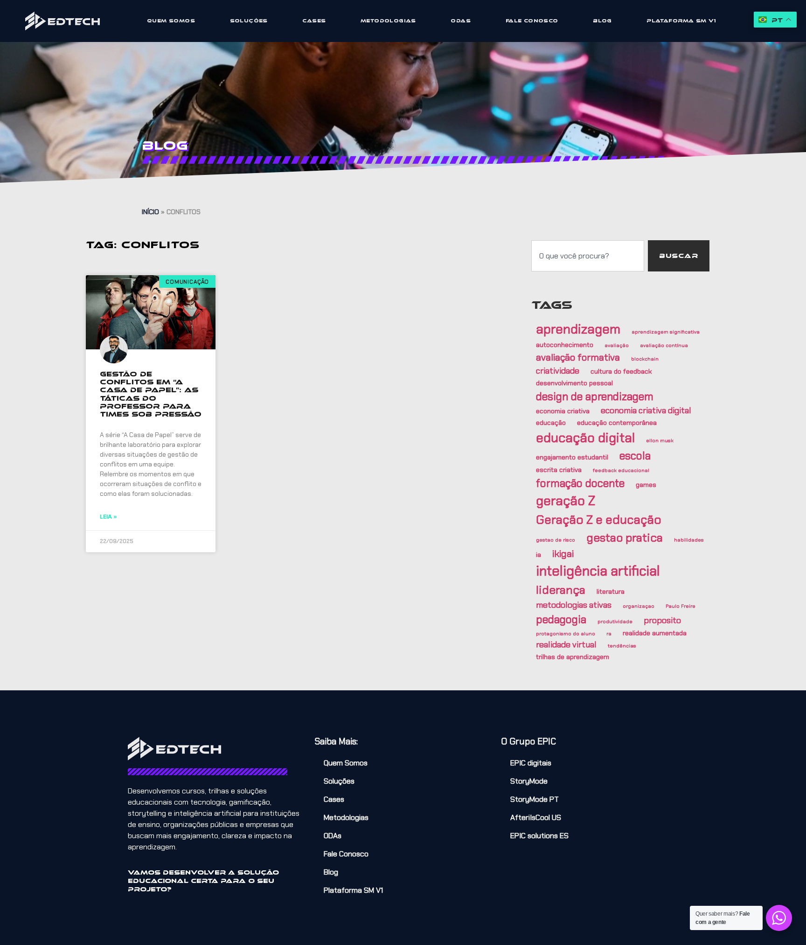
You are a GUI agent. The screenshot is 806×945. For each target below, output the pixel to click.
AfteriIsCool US (535, 817)
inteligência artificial (598, 571)
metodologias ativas (573, 605)
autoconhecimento (564, 344)
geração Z (565, 500)
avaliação (616, 345)
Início (150, 212)
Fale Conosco (532, 20)
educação (551, 422)
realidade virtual (566, 644)
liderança (560, 590)
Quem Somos (171, 20)
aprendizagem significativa (666, 331)
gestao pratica (624, 537)
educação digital (585, 437)
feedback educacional (621, 470)
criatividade (557, 370)
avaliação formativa (578, 357)
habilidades (689, 539)
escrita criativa (559, 469)
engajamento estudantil (572, 457)
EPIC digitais (530, 763)
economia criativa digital (646, 410)
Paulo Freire (680, 606)
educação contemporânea (617, 422)
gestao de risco (555, 539)
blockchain (645, 358)
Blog (602, 20)
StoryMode (529, 781)
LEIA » (108, 516)
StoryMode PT (534, 799)
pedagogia (561, 619)
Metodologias (388, 20)
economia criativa (563, 411)
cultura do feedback (621, 371)
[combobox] (587, 255)
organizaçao (638, 606)
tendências (622, 645)
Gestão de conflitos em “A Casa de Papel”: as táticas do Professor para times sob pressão (151, 394)
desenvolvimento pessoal (574, 383)
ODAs (461, 20)
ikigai (563, 554)
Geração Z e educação (598, 520)
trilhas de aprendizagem (572, 656)
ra (608, 633)
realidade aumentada (655, 633)
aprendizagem (578, 329)
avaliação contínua (664, 345)
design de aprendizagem (594, 396)
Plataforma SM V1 (681, 20)
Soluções (249, 20)
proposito (662, 620)
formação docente (580, 483)
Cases (314, 20)
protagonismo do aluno (565, 633)
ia (538, 554)
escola (635, 456)
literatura (611, 591)
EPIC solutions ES (539, 836)
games (646, 484)
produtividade (615, 621)
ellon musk (660, 440)
